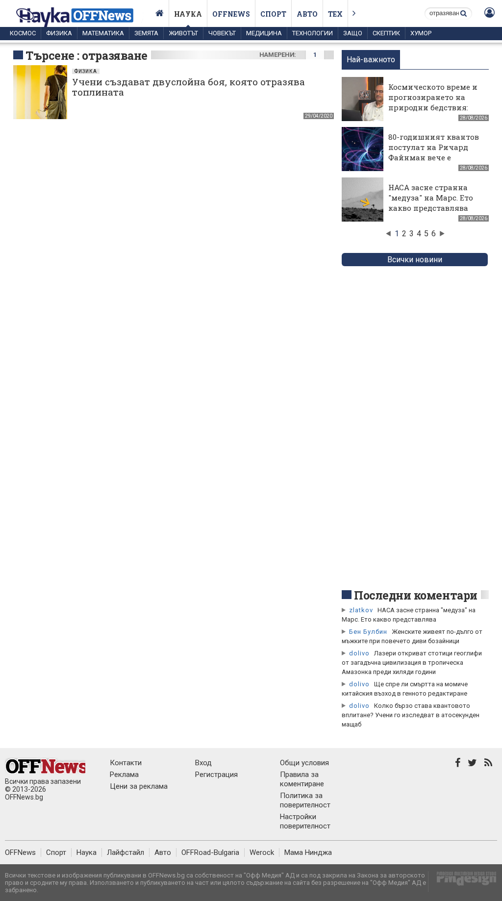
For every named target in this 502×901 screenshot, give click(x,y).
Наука (188, 14)
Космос (23, 33)
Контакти (126, 762)
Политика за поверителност (305, 800)
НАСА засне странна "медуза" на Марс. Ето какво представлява (430, 197)
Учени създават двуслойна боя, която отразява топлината (188, 86)
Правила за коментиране (302, 779)
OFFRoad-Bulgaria (210, 852)
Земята (146, 33)
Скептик (386, 33)
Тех (335, 14)
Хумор (420, 33)
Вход (203, 762)
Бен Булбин (368, 631)
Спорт (273, 14)
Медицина (264, 33)
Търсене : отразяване (86, 55)
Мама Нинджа (308, 852)
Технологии (312, 33)
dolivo (359, 653)
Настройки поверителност (305, 821)
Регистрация (216, 774)
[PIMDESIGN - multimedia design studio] (462, 882)
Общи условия (304, 762)
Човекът (222, 33)
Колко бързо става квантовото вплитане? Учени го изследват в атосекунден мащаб (410, 715)
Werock (262, 852)
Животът (183, 33)
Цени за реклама (139, 786)
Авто (307, 14)
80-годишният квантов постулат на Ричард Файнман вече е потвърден (433, 152)
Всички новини (414, 259)
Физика (59, 33)
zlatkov (361, 610)
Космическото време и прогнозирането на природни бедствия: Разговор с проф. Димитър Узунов (432, 107)
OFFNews (20, 852)
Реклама (124, 774)
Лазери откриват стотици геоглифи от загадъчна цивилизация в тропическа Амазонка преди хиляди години (412, 663)
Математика (103, 33)
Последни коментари (415, 595)
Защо (352, 33)
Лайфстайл (125, 852)
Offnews (231, 14)
